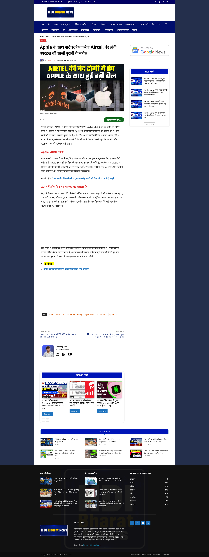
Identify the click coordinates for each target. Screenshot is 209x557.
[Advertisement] (82, 228)
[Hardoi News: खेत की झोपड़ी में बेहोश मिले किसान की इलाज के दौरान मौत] (136, 115)
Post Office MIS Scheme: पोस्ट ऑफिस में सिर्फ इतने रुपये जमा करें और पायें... (53, 404)
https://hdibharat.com (62, 349)
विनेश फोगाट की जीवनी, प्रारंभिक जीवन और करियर (66, 269)
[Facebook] (155, 1)
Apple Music (102, 314)
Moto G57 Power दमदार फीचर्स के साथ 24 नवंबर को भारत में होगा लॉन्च (110, 479)
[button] (166, 24)
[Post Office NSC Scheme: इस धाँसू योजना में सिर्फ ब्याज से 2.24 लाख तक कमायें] (91, 442)
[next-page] (47, 420)
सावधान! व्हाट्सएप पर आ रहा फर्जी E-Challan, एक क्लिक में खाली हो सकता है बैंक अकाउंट (111, 503)
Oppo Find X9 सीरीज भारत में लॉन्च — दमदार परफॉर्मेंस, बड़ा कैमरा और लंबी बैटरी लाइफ (110, 492)
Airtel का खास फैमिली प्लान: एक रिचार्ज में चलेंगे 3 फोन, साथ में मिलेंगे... (82, 403)
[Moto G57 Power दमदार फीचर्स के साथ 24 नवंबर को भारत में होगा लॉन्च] (91, 481)
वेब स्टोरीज (156, 24)
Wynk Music (89, 314)
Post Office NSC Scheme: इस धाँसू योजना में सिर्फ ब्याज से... (110, 440)
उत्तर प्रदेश (65, 24)
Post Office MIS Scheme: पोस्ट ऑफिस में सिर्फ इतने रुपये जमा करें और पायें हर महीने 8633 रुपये (65, 503)
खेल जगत (55, 29)
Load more (148, 124)
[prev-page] (43, 420)
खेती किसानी (144, 24)
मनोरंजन (45, 29)
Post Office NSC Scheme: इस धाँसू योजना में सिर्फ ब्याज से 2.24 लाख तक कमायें (66, 492)
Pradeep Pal (51, 60)
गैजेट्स (93, 24)
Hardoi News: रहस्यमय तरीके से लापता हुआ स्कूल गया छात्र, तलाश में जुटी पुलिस (105, 335)
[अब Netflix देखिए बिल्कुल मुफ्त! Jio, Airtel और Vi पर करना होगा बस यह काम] (109, 389)
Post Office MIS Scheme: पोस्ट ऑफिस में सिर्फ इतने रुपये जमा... (155, 440)
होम (80, 1)
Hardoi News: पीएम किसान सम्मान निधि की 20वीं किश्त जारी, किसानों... (110, 452)
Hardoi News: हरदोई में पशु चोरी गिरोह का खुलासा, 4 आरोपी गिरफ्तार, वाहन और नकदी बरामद (155, 80)
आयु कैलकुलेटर (123, 29)
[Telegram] (73, 324)
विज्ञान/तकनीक (81, 24)
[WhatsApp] (62, 324)
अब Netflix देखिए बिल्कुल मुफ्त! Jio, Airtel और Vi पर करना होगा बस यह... (108, 403)
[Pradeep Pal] (42, 60)
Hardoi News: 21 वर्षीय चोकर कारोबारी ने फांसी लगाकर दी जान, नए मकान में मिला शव (155, 103)
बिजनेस (104, 24)
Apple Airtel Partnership (72, 314)
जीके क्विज (85, 29)
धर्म (64, 29)
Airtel (51, 314)
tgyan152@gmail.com (92, 545)
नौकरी (134, 29)
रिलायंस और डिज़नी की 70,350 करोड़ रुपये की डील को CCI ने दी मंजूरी (83, 178)
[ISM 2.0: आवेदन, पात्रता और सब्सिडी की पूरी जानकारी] (47, 442)
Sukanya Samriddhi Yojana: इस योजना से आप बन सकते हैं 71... (156, 452)
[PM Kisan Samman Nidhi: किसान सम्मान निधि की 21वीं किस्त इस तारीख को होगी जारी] (47, 454)
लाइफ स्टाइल (130, 24)
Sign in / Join (71, 1)
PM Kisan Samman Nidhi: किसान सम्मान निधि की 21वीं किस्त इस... (65, 453)
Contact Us (90, 1)
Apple (58, 314)
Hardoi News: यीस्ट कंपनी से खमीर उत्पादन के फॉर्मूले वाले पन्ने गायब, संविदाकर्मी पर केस (155, 92)
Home (42, 36)
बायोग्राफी (109, 29)
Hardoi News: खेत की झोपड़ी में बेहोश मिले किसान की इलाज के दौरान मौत (155, 115)
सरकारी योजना (116, 24)
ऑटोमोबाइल (73, 29)
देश (49, 24)
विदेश (56, 24)
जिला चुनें (96, 29)
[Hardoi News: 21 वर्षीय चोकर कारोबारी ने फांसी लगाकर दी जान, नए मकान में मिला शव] (136, 104)
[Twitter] (163, 1)
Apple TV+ (113, 314)
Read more (47, 414)
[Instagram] (159, 1)
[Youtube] (167, 1)
